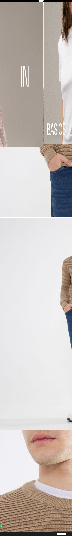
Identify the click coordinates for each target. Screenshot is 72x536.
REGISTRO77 (41, 0)
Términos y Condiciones (41, 533)
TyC (47, 0)
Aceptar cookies (61, 533)
